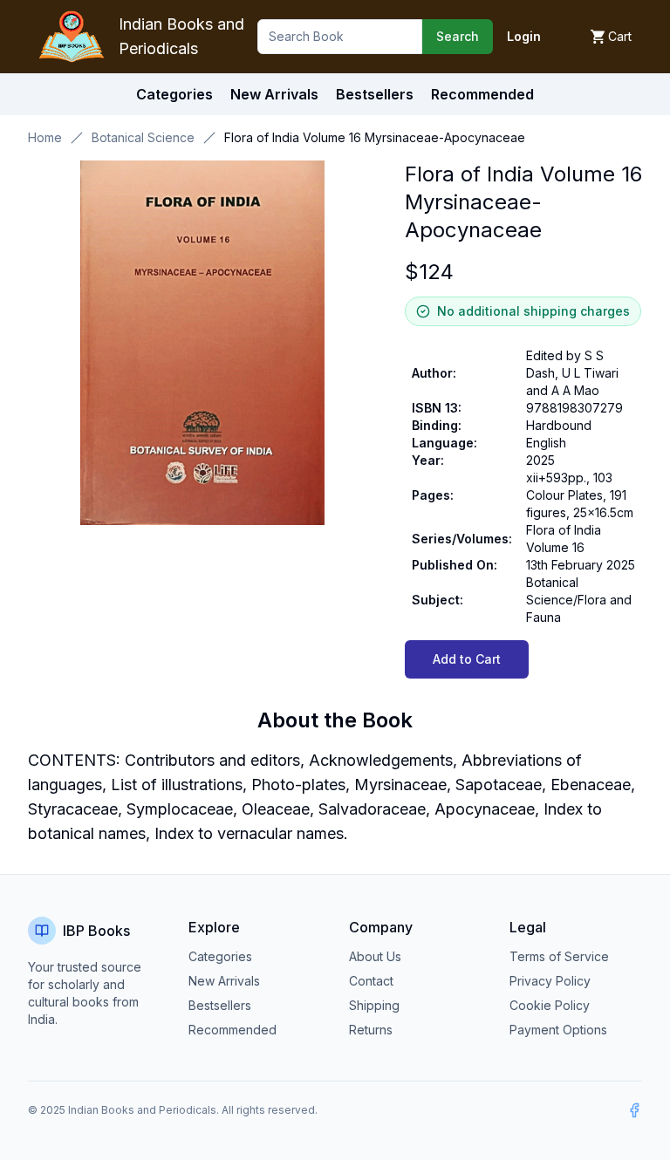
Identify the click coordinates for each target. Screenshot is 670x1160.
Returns (371, 1029)
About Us (375, 956)
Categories (174, 94)
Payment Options (558, 1029)
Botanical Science (143, 137)
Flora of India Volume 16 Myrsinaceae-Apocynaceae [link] (374, 137)
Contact (371, 980)
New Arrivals (224, 980)
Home (45, 137)
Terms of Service (559, 956)
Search (457, 36)
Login (524, 36)
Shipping (374, 1005)
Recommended (232, 1029)
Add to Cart (467, 659)
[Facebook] (634, 1110)
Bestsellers (219, 1005)
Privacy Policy (550, 980)
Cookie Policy (549, 1005)
